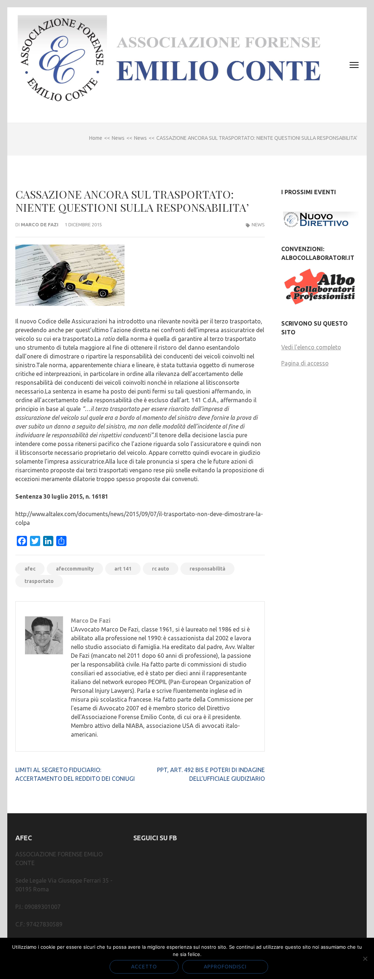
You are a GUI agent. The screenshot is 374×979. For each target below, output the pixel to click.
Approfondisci (225, 967)
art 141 (122, 569)
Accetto (144, 967)
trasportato (39, 581)
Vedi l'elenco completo (311, 347)
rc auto (160, 569)
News (258, 224)
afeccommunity (75, 569)
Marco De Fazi (39, 224)
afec (29, 569)
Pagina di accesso (305, 363)
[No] (365, 958)
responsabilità (207, 569)
